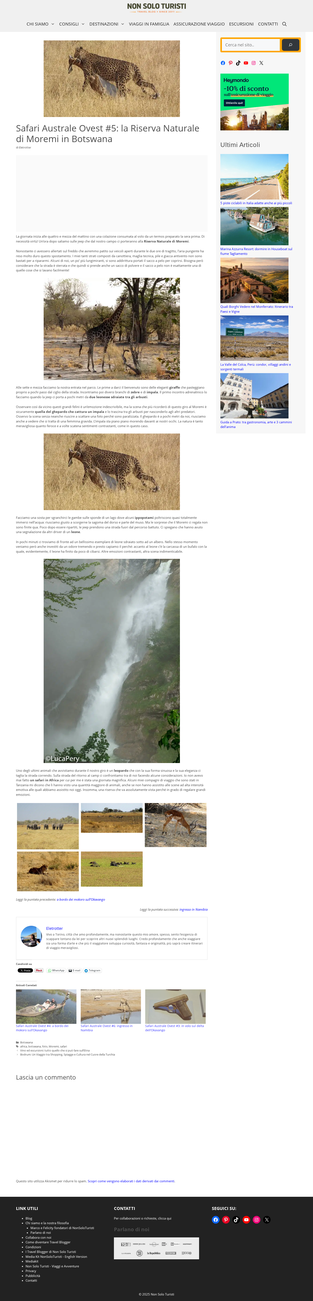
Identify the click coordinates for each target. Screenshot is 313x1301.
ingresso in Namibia (193, 909)
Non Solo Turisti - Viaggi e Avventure (52, 1266)
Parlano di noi (40, 1232)
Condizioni (33, 1247)
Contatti (268, 24)
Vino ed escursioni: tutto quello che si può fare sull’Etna (55, 1050)
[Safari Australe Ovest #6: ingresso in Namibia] (111, 1006)
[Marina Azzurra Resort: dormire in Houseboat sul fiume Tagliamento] (254, 227)
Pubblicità (33, 1276)
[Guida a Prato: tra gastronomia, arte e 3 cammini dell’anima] (254, 396)
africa (23, 1046)
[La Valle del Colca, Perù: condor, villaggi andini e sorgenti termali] (254, 338)
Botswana (26, 1042)
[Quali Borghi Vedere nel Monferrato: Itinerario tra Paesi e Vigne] (254, 281)
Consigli (69, 24)
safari (63, 1046)
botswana (34, 1046)
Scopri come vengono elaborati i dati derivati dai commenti (131, 1181)
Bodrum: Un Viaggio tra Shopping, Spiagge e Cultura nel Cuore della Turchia (67, 1054)
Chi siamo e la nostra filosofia (47, 1223)
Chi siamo (38, 24)
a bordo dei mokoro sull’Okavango (81, 899)
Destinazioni (103, 24)
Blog (29, 1218)
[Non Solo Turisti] (156, 8)
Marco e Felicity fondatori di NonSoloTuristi (62, 1228)
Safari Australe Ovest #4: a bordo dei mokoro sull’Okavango (42, 1028)
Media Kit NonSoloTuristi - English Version (56, 1256)
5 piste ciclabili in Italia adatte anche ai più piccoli (256, 203)
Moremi (54, 1046)
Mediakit (32, 1261)
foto (44, 1046)
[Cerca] (290, 45)
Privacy (31, 1271)
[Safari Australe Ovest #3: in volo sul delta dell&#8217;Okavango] (175, 1006)
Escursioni (241, 24)
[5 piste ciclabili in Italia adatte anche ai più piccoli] (254, 177)
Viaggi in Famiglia (149, 24)
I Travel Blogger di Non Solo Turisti (51, 1252)
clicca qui (164, 1218)
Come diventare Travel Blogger (48, 1242)
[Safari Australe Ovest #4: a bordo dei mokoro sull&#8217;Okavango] (46, 1006)
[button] (284, 24)
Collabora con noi (38, 1237)
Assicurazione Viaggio (199, 24)
